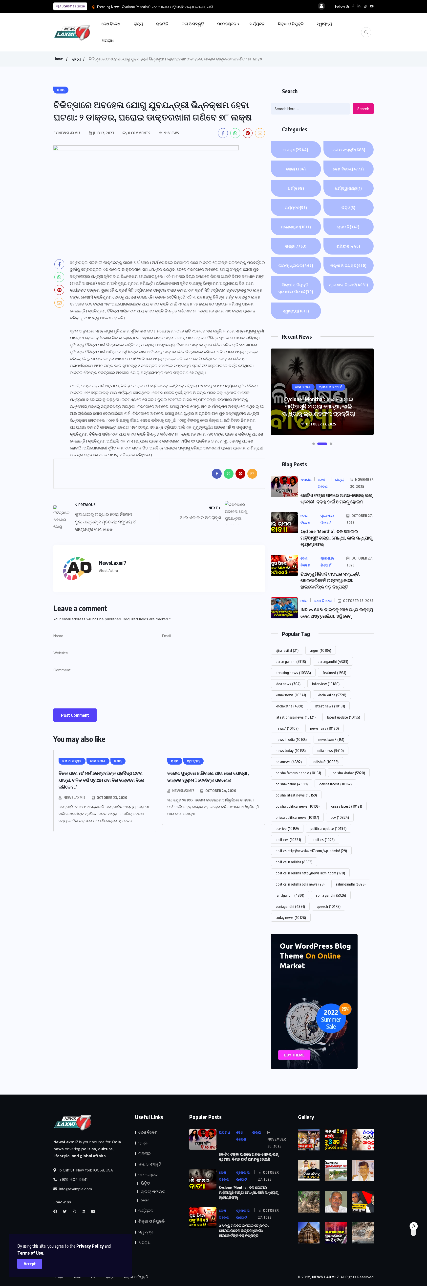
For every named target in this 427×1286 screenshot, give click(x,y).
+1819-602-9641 (72, 1179)
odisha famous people (298, 773)
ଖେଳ (296, 169)
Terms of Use (30, 1253)
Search (363, 108)
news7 (287, 728)
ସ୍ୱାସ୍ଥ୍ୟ (324, 23)
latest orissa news (296, 717)
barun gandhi (291, 661)
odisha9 (326, 761)
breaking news (293, 672)
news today (291, 750)
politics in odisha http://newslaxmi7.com (310, 873)
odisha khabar (349, 773)
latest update (343, 717)
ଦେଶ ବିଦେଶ (111, 23)
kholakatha (289, 706)
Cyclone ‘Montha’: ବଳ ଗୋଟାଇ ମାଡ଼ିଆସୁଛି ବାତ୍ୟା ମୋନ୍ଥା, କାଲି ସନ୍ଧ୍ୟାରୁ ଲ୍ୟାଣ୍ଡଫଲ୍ (336, 537)
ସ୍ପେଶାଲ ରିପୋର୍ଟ (348, 284)
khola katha (332, 695)
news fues (324, 728)
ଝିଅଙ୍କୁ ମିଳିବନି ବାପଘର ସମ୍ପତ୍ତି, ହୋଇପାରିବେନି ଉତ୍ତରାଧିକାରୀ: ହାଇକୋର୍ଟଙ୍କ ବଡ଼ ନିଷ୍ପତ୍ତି (318, 406)
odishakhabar (292, 784)
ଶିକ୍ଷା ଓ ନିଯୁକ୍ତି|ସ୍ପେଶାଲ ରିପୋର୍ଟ (295, 288)
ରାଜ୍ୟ (138, 23)
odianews (289, 761)
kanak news (291, 695)
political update (328, 828)
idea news (288, 683)
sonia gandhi (331, 895)
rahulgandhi (290, 895)
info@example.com (75, 1189)
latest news (330, 706)
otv (340, 817)
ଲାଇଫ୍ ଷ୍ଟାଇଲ (295, 265)
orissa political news (297, 817)
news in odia (291, 739)
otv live (287, 828)
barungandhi (333, 661)
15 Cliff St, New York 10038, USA (85, 1170)
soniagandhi (290, 906)
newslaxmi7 (331, 739)
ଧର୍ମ (296, 188)
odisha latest (335, 784)
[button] (313, 444)
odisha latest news (296, 795)
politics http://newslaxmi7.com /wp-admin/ (311, 850)
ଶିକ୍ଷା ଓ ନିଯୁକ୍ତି (290, 23)
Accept (30, 1263)
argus (320, 650)
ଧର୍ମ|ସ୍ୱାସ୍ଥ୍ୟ (348, 188)
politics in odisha (294, 862)
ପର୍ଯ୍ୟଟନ (257, 23)
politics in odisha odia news (300, 884)
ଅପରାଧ (108, 40)
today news (291, 917)
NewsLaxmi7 (74, 797)
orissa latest (346, 806)
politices (288, 839)
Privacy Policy (90, 1246)
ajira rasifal (287, 650)
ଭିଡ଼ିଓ (349, 207)
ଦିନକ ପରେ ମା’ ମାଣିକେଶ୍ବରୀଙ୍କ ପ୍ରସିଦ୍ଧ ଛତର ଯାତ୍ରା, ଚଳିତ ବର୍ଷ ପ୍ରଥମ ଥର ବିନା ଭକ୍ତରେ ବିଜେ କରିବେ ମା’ (101, 780)
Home (58, 58)
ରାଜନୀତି (162, 23)
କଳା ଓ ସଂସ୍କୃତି (193, 23)
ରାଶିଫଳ (348, 246)
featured (334, 672)
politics (324, 839)
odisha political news (298, 806)
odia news (330, 750)
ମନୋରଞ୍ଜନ (226, 23)
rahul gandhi (350, 884)
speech (329, 906)
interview (326, 683)
